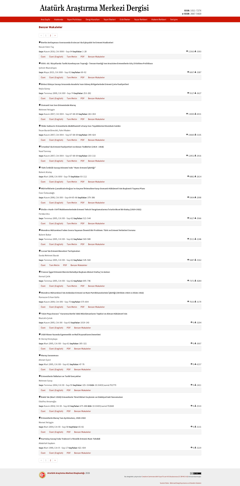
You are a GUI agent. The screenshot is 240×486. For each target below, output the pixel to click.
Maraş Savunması (49, 355)
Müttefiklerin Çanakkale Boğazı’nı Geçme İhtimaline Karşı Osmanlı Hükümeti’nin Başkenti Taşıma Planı (93, 188)
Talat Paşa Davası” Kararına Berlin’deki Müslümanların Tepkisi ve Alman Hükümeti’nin (84, 313)
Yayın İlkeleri (110, 19)
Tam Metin (72, 56)
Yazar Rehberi (140, 19)
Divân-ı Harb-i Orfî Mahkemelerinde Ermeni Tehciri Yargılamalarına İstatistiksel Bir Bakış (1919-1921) (91, 209)
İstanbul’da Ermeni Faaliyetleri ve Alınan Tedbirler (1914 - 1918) (72, 146)
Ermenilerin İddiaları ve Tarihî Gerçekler (61, 376)
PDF (82, 56)
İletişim (174, 19)
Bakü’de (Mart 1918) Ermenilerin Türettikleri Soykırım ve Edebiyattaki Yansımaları (82, 397)
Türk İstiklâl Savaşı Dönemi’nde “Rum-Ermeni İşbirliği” (68, 167)
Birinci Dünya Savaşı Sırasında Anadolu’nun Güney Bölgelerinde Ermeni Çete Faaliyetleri (85, 84)
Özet (43, 56)
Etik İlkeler (125, 19)
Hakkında (58, 19)
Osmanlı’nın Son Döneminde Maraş (58, 105)
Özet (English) (56, 56)
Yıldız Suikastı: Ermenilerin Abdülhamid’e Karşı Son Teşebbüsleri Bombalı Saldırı (81, 126)
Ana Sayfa (45, 19)
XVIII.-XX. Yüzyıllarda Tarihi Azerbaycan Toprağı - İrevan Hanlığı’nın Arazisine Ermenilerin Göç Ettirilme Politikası (97, 63)
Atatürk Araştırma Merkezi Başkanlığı (66, 473)
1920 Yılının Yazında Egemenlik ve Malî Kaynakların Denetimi (71, 334)
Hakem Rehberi (158, 19)
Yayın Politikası (74, 19)
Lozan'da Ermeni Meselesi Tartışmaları (60, 251)
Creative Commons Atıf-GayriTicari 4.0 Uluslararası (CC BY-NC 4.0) (165, 476)
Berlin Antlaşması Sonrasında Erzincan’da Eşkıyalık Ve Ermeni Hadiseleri (77, 42)
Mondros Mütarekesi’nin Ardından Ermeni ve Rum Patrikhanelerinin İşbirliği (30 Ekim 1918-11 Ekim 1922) (92, 292)
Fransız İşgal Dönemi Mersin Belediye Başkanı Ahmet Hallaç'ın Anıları (75, 272)
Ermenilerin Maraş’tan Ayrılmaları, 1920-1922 (63, 418)
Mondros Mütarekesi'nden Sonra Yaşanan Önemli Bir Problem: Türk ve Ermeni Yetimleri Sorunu (88, 230)
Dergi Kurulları (93, 19)
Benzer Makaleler (96, 56)
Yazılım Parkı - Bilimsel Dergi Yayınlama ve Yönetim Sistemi (180, 483)
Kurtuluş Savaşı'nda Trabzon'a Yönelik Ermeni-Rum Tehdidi (70, 438)
